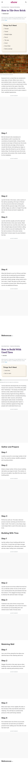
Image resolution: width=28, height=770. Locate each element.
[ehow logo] (14, 2)
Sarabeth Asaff (6, 13)
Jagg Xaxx (5, 355)
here (6, 20)
